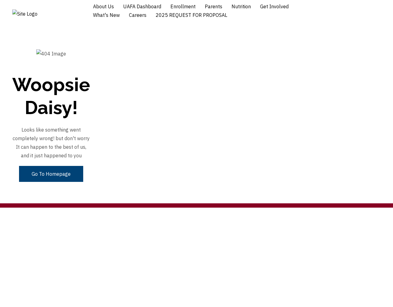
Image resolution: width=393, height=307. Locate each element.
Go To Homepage (51, 174)
